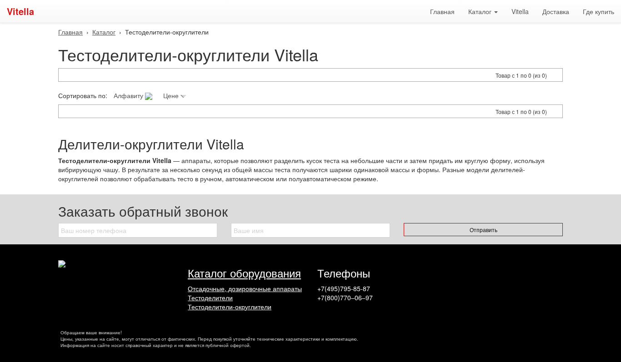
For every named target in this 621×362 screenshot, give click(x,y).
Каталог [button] (480, 11)
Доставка (555, 11)
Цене (171, 95)
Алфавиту (129, 95)
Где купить (598, 11)
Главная (442, 11)
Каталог (103, 31)
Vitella (20, 11)
